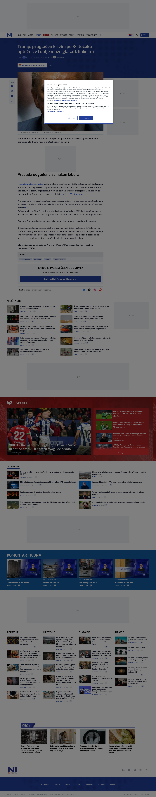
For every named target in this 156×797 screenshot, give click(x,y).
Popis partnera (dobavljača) (55, 111)
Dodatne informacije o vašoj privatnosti (65, 100)
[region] (78, 102)
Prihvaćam (86, 118)
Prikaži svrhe (70, 118)
